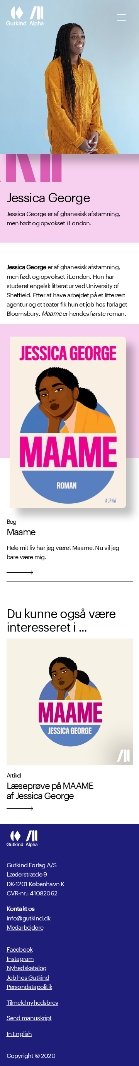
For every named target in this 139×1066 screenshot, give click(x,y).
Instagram (20, 957)
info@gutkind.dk (29, 917)
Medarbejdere (25, 926)
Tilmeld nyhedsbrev (33, 1001)
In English (19, 1033)
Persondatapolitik (29, 986)
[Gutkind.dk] (25, 17)
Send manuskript (29, 1017)
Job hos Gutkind (28, 976)
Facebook (20, 948)
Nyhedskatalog (27, 967)
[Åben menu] (121, 17)
